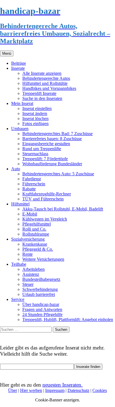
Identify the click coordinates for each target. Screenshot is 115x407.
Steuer (27, 284)
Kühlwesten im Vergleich (44, 219)
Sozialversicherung (28, 239)
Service (17, 299)
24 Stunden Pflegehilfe (42, 314)
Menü (6, 53)
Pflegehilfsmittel (36, 224)
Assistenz (30, 274)
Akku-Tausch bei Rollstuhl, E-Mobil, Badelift (62, 209)
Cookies (99, 390)
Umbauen (19, 128)
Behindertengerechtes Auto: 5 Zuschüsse (58, 173)
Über (12, 390)
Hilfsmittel (20, 204)
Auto (15, 168)
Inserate (18, 68)
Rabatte (29, 188)
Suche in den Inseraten (42, 98)
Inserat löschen (35, 118)
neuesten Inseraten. (62, 385)
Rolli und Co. (34, 229)
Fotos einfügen (35, 123)
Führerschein (33, 183)
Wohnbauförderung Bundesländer (52, 163)
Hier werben (31, 390)
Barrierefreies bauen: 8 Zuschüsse (52, 138)
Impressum (54, 390)
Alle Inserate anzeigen (41, 73)
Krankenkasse (34, 244)
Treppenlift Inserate (39, 93)
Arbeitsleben (33, 269)
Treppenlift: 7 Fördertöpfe (45, 158)
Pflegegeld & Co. (37, 249)
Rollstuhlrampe (35, 234)
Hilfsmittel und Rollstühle (45, 83)
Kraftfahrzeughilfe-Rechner (46, 193)
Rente (27, 254)
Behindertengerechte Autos (46, 78)
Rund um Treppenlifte (41, 148)
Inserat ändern (34, 113)
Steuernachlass (35, 153)
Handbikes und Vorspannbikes (49, 88)
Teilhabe (18, 264)
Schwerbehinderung (40, 289)
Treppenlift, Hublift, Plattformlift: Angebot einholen (67, 319)
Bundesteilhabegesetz (41, 279)
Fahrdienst (31, 178)
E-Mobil (29, 214)
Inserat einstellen (37, 108)
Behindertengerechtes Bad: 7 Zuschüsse (57, 133)
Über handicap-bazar (40, 304)
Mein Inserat (22, 103)
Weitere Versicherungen (43, 259)
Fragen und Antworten (42, 309)
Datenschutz (78, 390)
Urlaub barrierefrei (38, 294)
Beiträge (18, 63)
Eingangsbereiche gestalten (46, 143)
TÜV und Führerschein (43, 199)
